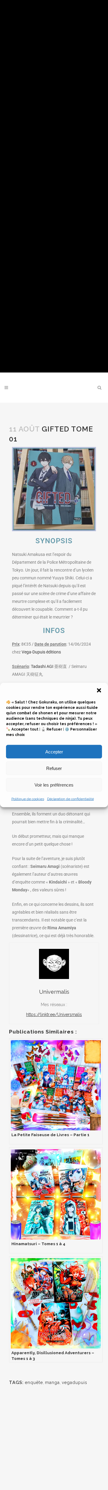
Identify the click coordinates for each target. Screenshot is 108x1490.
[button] (99, 690)
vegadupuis (74, 1382)
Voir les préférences (54, 784)
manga (52, 1382)
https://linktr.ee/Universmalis (54, 1014)
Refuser (54, 768)
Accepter (54, 751)
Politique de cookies (27, 799)
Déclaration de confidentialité (70, 799)
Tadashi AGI (49, 666)
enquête (34, 1382)
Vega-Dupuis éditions (41, 652)
